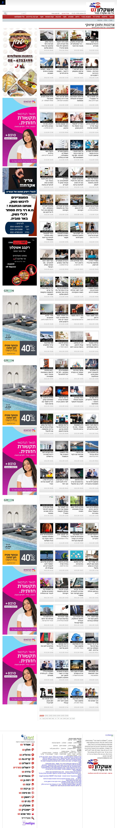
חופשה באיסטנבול (76, 776)
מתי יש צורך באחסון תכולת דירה (93, 591)
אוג (61, 718)
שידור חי (96, 17)
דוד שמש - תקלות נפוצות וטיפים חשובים (47, 71)
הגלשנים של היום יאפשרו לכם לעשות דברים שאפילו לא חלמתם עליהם (47, 566)
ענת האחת (49, 17)
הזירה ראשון (51, 781)
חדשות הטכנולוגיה (70, 763)
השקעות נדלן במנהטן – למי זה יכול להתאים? (62, 372)
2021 (46, 715)
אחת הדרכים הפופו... (92, 319)
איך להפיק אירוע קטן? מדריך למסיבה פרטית (92, 126)
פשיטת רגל (63, 766)
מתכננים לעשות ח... (77, 675)
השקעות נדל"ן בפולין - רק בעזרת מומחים (46, 673)
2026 (66, 715)
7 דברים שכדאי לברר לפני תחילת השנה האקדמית (77, 290)
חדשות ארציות (56, 743)
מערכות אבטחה (65, 783)
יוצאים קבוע (56, 766)
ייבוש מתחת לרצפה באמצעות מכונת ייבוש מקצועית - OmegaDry (47, 374)
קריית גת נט (47, 784)
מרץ (46, 718)
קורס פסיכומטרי (51, 765)
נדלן (105, 20)
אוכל (110, 20)
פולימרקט (55, 772)
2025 (62, 715)
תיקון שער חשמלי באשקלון (73, 769)
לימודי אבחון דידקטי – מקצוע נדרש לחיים (62, 71)
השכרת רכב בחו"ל (58, 757)
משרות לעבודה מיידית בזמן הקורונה (77, 208)
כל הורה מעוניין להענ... (46, 319)
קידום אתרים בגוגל (75, 758)
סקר (64, 17)
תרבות (58, 17)
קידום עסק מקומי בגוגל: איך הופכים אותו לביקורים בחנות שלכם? (47, 183)
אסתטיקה (46, 776)
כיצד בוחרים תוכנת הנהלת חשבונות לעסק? (77, 400)
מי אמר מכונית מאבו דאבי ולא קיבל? (62, 701)
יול (58, 718)
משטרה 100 (77, 743)
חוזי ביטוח (61, 772)
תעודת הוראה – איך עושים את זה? (92, 701)
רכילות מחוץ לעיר (54, 748)
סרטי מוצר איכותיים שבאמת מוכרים (92, 44)
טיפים (63, 761)
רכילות (79, 748)
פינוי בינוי (62, 763)
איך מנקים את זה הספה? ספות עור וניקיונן (62, 126)
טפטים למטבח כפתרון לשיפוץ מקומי (62, 235)
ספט (64, 718)
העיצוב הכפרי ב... (63, 347)
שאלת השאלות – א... (47, 100)
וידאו (77, 17)
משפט (70, 743)
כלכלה (64, 743)
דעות (79, 753)
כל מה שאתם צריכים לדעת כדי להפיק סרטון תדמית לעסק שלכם (62, 429)
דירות (74, 770)
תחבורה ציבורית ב (72, 755)
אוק (68, 718)
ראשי (111, 17)
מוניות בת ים (77, 781)
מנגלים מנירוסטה (92, 206)
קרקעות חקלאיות (67, 784)
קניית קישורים (77, 757)
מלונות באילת (77, 759)
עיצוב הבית (68, 761)
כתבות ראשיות (47, 753)
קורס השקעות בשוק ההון (58, 768)
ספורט (70, 17)
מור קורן (69, 766)
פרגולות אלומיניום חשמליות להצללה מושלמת (76, 99)
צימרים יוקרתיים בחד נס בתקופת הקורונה (62, 208)
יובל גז (72, 779)
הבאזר (50, 757)
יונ (55, 718)
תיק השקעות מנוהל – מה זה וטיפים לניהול (78, 427)
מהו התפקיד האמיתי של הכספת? (64, 454)
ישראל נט (78, 779)
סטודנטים (75, 780)
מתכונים (44, 765)
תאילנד (64, 769)
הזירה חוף (58, 781)
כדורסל (73, 751)
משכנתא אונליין (47, 773)
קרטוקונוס (50, 761)
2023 (54, 715)
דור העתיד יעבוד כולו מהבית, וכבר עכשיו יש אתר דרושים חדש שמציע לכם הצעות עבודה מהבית (62, 322)
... (97, 48)
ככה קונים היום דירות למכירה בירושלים (48, 454)
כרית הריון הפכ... (93, 237)
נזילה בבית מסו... (93, 456)
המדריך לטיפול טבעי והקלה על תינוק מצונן (77, 126)
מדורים (79, 754)
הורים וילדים (77, 768)
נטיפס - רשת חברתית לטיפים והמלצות (100, 773)
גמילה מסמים (71, 773)
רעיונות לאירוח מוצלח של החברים (93, 536)
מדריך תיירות (56, 758)
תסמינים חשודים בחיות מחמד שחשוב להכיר (92, 153)
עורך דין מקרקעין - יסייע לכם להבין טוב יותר (62, 482)
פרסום (77, 785)
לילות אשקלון (72, 748)
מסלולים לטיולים (76, 765)
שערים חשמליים (76, 761)
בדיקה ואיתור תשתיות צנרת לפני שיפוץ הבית (62, 400)
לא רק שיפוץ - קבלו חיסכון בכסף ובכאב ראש (76, 345)
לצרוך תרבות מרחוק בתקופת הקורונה (62, 591)
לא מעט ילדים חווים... (47, 155)
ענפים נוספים (65, 751)
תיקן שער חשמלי (76, 784)
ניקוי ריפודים (70, 781)
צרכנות (99, 20)
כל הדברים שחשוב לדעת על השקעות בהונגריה (91, 482)
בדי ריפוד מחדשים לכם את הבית (47, 646)
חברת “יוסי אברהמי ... (47, 620)
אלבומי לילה (72, 745)
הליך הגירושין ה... (78, 265)
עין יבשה (78, 772)
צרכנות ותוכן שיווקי (98, 27)
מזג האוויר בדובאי (70, 772)
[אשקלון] (100, 14)
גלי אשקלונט (19, 17)
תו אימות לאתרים (53, 759)
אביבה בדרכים (32, 17)
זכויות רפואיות (66, 776)
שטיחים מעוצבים (65, 779)
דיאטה (79, 766)
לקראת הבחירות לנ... (62, 620)
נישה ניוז (78, 763)
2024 (58, 715)
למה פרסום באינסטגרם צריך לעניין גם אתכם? (77, 482)
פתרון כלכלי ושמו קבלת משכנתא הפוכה (77, 509)
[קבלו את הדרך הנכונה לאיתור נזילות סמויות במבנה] (51, 497)
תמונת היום (63, 745)
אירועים (55, 745)
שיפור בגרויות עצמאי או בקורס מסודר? (77, 372)
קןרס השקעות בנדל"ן (47, 766)
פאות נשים (69, 780)
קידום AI (45, 759)
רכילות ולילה (77, 747)
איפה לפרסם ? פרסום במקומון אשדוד (77, 71)
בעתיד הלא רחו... (78, 648)
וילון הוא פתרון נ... (48, 128)
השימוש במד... (94, 675)
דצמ (73, 718)
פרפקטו (54, 773)
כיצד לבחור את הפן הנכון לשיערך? (47, 701)
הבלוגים (55, 753)
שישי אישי (63, 754)
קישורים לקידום (61, 773)
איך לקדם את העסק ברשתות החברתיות (78, 235)
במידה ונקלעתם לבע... (61, 538)
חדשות (104, 17)
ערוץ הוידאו (73, 753)
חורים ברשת (69, 759)
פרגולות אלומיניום (70, 785)
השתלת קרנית (57, 769)
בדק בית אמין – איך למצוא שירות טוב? (47, 482)
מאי (53, 718)
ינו (40, 718)
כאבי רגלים (48, 772)
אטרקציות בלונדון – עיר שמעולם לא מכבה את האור (76, 44)
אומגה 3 (49, 779)
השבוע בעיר (86, 17)
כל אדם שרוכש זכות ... (77, 319)
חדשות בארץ (64, 753)
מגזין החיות (61, 759)
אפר (49, 718)
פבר (43, 718)
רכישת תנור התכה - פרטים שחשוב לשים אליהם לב (91, 427)
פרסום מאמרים (68, 757)
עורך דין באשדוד (56, 784)
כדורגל (79, 751)
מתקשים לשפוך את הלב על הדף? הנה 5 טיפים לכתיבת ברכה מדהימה (77, 183)
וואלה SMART (53, 776)
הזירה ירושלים (75, 783)
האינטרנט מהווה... (78, 566)
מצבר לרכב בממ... (93, 100)
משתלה (63, 781)
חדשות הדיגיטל (47, 758)
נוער (74, 754)
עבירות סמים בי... (63, 265)
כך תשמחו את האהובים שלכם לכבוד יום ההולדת (46, 591)
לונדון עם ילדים (43, 757)
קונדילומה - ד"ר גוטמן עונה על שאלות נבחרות (92, 619)
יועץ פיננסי (78, 773)
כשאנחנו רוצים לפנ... (62, 100)
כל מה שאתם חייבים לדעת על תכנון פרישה (62, 646)
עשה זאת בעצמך (65, 758)
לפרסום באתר (55, 13)
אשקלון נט (110, 27)
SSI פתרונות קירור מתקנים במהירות (48, 345)
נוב (70, 718)
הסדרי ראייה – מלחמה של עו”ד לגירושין (92, 263)
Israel (59, 776)
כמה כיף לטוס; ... (63, 566)
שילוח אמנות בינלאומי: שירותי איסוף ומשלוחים (92, 345)
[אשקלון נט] (109, 735)
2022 (50, 715)
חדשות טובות (70, 768)
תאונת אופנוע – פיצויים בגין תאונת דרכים (92, 290)
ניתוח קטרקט (57, 761)
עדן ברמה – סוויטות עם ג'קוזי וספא (77, 454)
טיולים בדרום (68, 765)
